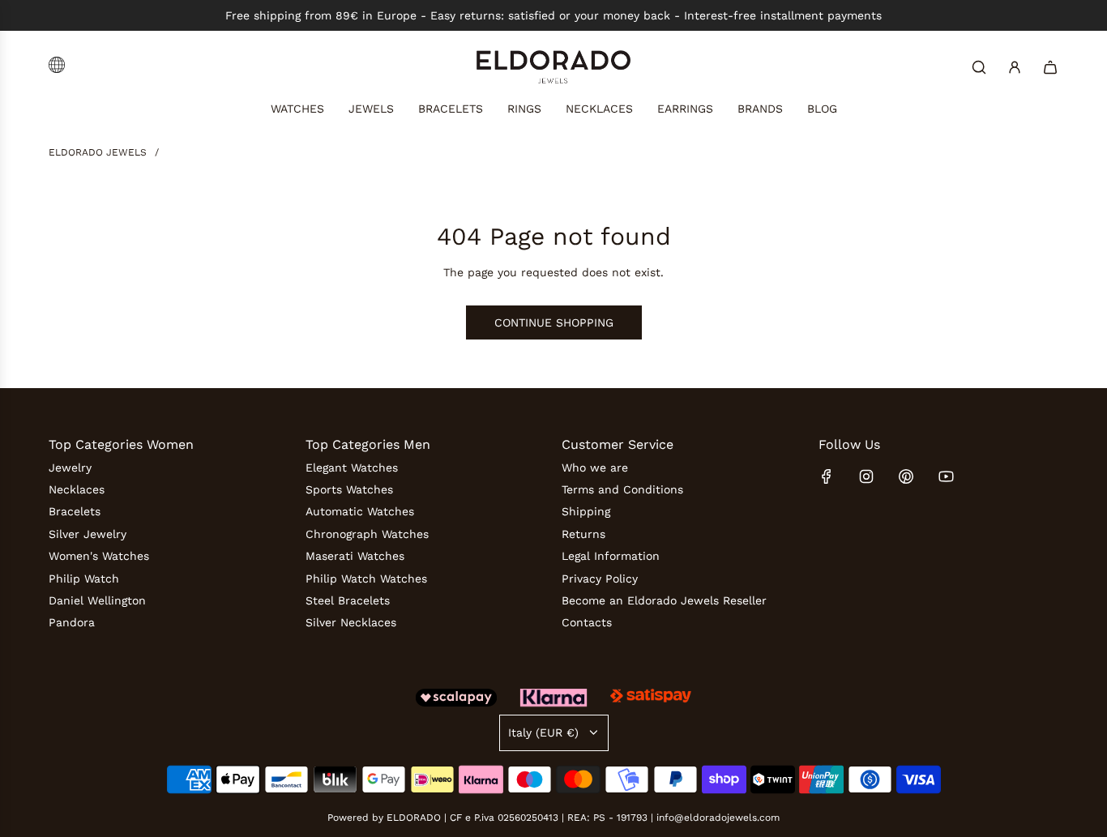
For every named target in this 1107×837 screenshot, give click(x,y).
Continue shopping (553, 322)
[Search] (979, 67)
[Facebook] (826, 476)
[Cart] (1050, 67)
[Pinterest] (906, 476)
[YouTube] (946, 476)
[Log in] (1014, 67)
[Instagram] (866, 476)
